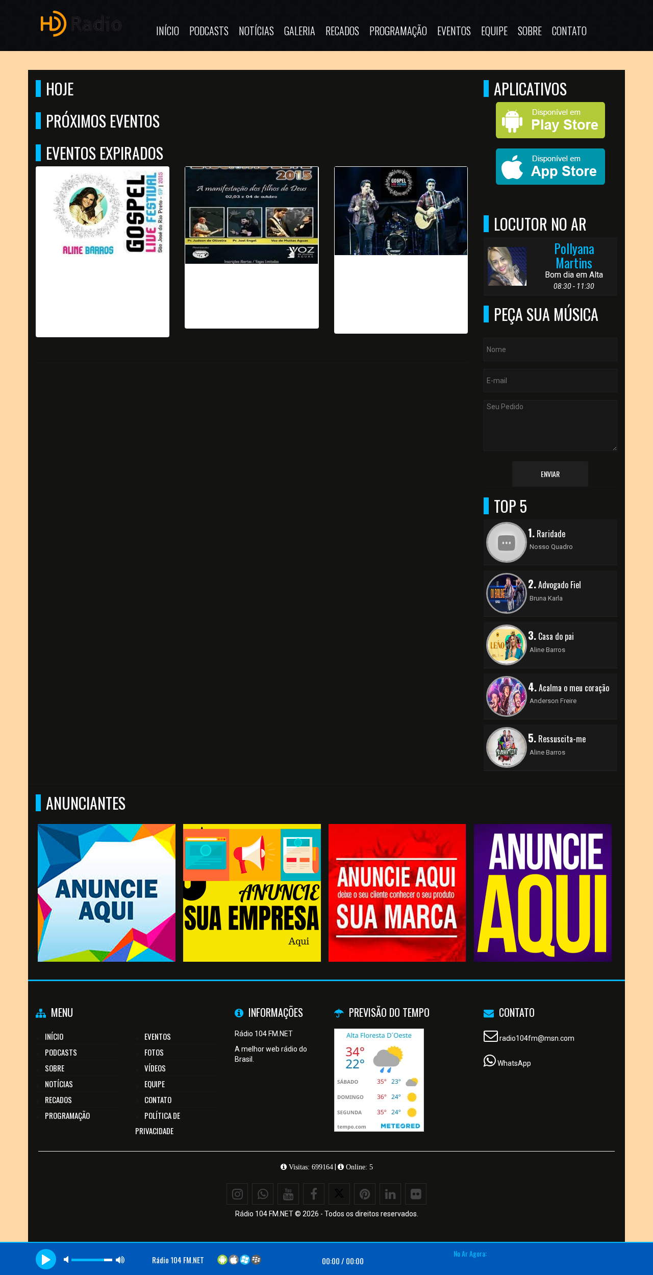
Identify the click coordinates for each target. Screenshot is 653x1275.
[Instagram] (237, 1194)
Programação (398, 30)
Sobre (530, 30)
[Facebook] (313, 1194)
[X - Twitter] (339, 1194)
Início (167, 30)
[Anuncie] (104, 874)
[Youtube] (288, 1194)
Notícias (256, 30)
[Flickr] (415, 1194)
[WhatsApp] (262, 1194)
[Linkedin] (390, 1194)
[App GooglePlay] (541, 874)
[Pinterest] (364, 1194)
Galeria (299, 30)
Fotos (154, 1052)
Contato (569, 30)
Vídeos (155, 1067)
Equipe (494, 30)
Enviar (550, 473)
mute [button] (67, 1259)
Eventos (454, 30)
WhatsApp (514, 1063)
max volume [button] (120, 1259)
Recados (342, 30)
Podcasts (209, 30)
